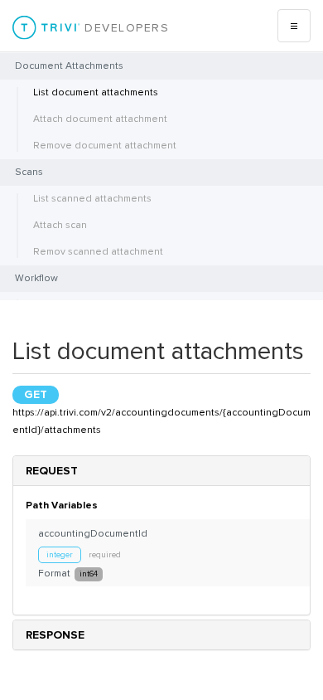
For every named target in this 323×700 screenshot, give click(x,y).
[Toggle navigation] (294, 25)
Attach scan (60, 225)
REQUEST (52, 471)
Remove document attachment (104, 145)
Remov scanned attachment (98, 251)
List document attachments (95, 92)
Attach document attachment (100, 119)
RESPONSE (55, 635)
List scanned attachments (92, 198)
